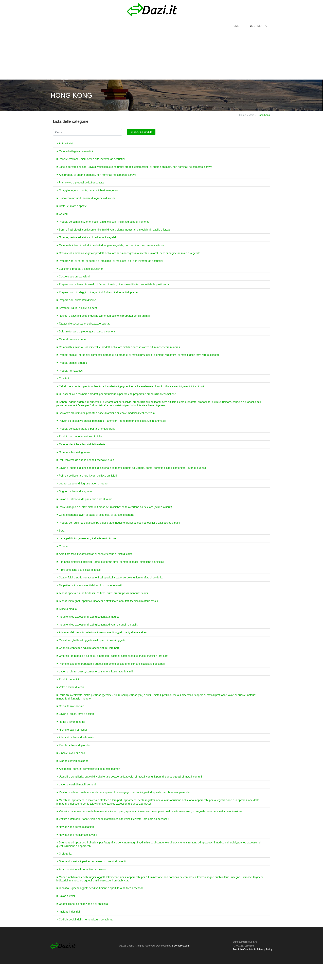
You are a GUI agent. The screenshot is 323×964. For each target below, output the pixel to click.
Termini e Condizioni (244, 949)
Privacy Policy (265, 949)
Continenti (257, 26)
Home (235, 26)
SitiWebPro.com (181, 945)
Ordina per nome (140, 132)
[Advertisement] (161, 54)
